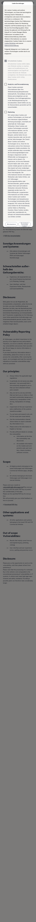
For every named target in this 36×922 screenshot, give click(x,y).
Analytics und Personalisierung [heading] (18, 84)
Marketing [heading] (11, 112)
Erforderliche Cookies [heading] (15, 61)
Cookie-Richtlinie (10, 43)
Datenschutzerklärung (11, 45)
